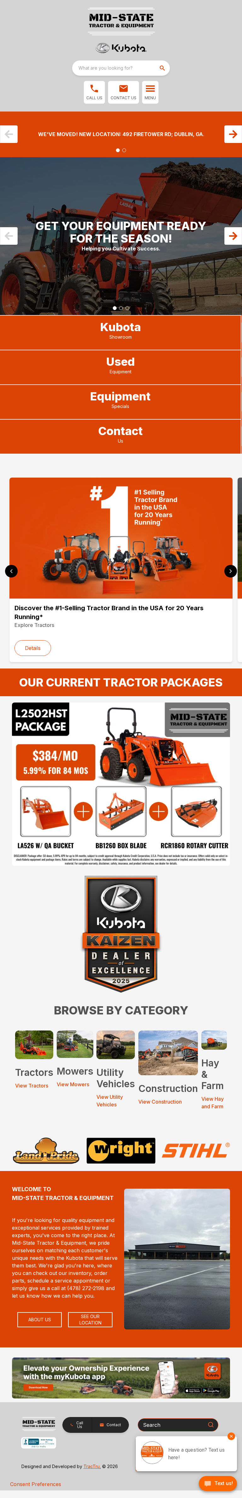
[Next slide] (230, 571)
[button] (94, 92)
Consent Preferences (35, 1484)
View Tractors (31, 1085)
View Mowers (73, 1084)
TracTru (92, 1466)
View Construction (160, 1102)
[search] (163, 68)
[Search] (210, 1424)
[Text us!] (218, 1484)
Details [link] (33, 648)
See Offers (121, 145)
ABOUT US (39, 1319)
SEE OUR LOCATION (90, 1319)
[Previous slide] (11, 571)
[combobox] (121, 68)
